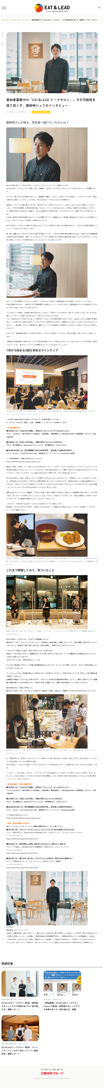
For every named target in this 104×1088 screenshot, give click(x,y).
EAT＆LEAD (5, 20)
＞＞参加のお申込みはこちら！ (17, 815)
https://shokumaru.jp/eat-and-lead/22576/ (22, 867)
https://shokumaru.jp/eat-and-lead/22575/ (22, 838)
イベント (47, 999)
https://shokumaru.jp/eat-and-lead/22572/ (22, 853)
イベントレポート (9, 999)
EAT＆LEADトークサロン (20, 20)
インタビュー (11, 112)
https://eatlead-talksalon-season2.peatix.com (23, 461)
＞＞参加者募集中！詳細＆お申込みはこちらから (24, 458)
